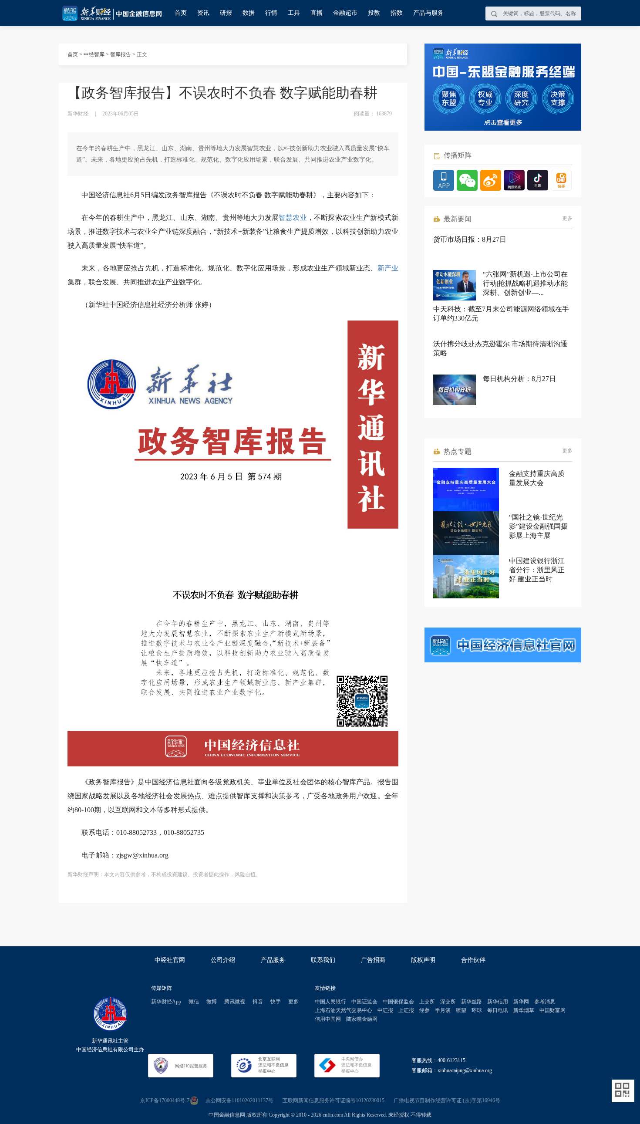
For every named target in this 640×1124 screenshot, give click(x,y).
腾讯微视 (234, 1002)
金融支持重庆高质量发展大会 (537, 478)
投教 (374, 13)
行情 (271, 13)
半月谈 (443, 1010)
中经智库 (94, 54)
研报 (226, 13)
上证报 (406, 1010)
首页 (181, 13)
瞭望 (461, 1010)
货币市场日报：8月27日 (469, 239)
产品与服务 (428, 13)
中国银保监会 (398, 1002)
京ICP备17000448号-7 (164, 1100)
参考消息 (544, 1002)
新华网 (521, 1002)
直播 (316, 13)
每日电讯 (497, 1010)
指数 (397, 13)
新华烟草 (523, 1010)
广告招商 (373, 960)
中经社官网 (170, 960)
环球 (477, 1010)
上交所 (427, 1002)
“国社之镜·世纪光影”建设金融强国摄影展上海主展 (538, 526)
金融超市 (345, 13)
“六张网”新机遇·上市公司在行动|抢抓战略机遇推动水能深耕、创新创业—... (525, 283)
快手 (275, 1002)
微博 (211, 1002)
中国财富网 (552, 1010)
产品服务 (273, 960)
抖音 (258, 1002)
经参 (424, 1010)
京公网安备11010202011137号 (239, 1100)
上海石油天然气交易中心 (343, 1010)
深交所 (448, 1002)
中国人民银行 (330, 1002)
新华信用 (497, 1002)
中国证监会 (364, 1002)
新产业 (387, 268)
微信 (194, 1002)
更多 (567, 218)
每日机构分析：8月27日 (519, 378)
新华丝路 (471, 1002)
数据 (249, 13)
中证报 (385, 1010)
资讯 (203, 13)
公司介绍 (223, 960)
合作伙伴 (473, 960)
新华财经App (166, 1002)
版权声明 (423, 960)
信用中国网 (328, 1019)
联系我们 (323, 960)
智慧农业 (293, 217)
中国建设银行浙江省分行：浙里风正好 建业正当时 (537, 570)
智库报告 (120, 54)
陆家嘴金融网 (361, 1019)
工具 (294, 13)
